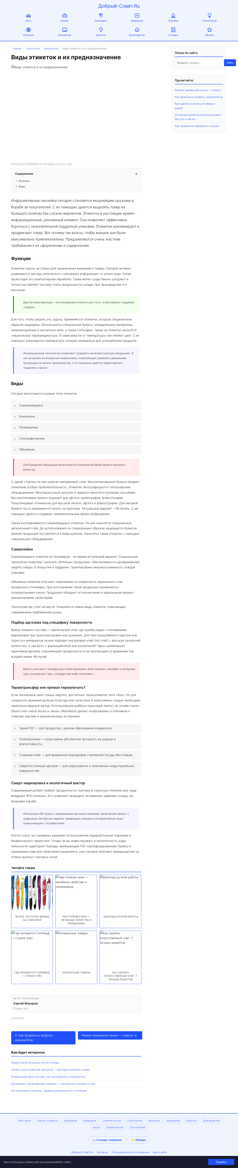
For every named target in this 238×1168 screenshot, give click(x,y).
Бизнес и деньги (47, 1120)
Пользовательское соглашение (130, 1152)
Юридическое (115, 1127)
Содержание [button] (76, 173)
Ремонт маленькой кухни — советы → (109, 1035)
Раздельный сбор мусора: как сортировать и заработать (48, 1076)
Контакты (102, 1152)
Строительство (111, 1120)
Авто (28, 20)
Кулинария (101, 20)
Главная (16, 48)
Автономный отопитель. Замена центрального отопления (49, 1090)
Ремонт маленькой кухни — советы (198, 90)
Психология (209, 20)
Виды (22, 186)
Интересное (51, 48)
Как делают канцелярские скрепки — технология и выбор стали (53, 1083)
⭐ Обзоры (138, 1139)
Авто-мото (24, 1120)
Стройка (173, 20)
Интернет (28, 35)
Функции (24, 180)
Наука (96, 1127)
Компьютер (64, 35)
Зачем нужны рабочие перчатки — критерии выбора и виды (50, 1069)
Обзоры (209, 35)
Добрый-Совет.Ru (119, 6)
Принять (221, 1162)
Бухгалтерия (137, 1127)
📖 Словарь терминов (107, 1139)
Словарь (173, 35)
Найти (230, 62)
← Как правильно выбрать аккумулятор (34, 1037)
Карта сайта (160, 1152)
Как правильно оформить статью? (197, 125)
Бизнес (65, 20)
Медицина (137, 20)
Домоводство (137, 35)
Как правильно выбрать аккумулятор (199, 96)
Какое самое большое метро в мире (35, 1062)
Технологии (33, 48)
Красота (101, 35)
